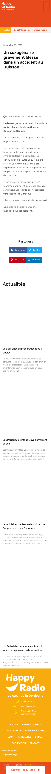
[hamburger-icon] (46, 6)
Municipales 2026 (34, 730)
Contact (34, 743)
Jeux (10, 737)
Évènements (19, 743)
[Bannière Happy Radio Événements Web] (25, 20)
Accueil (13, 724)
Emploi (39, 737)
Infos (38, 724)
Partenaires (24, 737)
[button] (18, 250)
